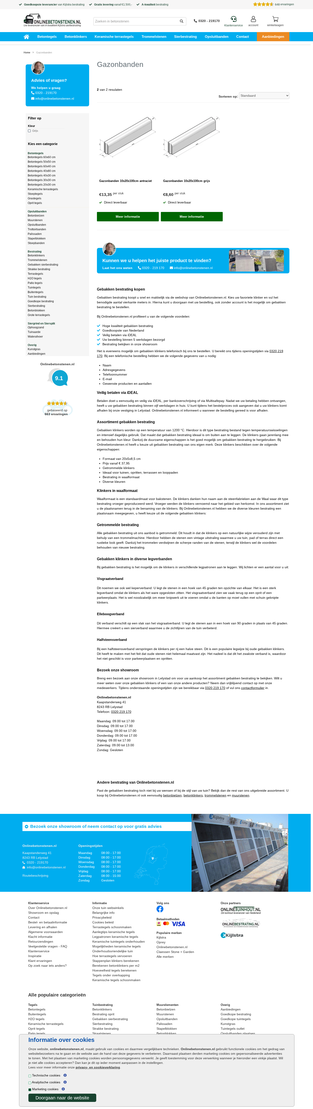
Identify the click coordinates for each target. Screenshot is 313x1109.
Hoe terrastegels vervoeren (112, 956)
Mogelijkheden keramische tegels (116, 946)
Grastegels (34, 198)
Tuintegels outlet (232, 1028)
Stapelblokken (37, 238)
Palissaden (35, 234)
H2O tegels (35, 278)
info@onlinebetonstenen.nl (54, 98)
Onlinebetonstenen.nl (171, 947)
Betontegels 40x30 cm (41, 175)
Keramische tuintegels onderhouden (118, 941)
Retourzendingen (40, 941)
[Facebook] (159, 908)
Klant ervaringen (40, 961)
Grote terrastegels (39, 315)
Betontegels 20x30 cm (41, 184)
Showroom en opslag (43, 912)
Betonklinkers (76, 36)
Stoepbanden (36, 243)
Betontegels (47, 36)
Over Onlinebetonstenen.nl (47, 908)
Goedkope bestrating (41, 301)
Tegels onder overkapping (111, 975)
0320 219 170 (215, 688)
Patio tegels (35, 283)
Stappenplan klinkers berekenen (115, 961)
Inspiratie (34, 956)
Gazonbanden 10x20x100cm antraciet (125, 181)
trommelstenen (215, 795)
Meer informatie (128, 216)
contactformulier (252, 688)
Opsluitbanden (216, 36)
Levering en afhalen (42, 927)
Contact (242, 36)
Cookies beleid (103, 922)
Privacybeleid (102, 917)
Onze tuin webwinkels (108, 908)
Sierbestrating (185, 36)
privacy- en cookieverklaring (98, 1067)
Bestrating (34, 251)
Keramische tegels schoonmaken (116, 980)
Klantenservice (38, 951)
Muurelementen (167, 1005)
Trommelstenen (154, 36)
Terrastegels (35, 273)
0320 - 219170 (209, 21)
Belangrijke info (103, 912)
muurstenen (240, 795)
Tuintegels (34, 287)
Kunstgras (34, 349)
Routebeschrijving (35, 875)
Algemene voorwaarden (45, 932)
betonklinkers (193, 795)
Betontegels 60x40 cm (41, 166)
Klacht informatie (40, 937)
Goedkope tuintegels (236, 1019)
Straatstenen (101, 1033)
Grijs (35, 130)
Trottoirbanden (37, 229)
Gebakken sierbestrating (43, 264)
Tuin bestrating (37, 296)
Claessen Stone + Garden (175, 952)
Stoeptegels (35, 193)
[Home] (52, 19)
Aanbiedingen (273, 36)
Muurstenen (35, 220)
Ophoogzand (36, 327)
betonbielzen (172, 795)
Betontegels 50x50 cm (41, 161)
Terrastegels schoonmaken (112, 927)
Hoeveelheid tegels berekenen (114, 970)
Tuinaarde (34, 332)
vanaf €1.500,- (113, 4)
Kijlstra (67, 4)
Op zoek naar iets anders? (47, 965)
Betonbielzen (36, 215)
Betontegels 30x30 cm (41, 180)
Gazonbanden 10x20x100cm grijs (186, 181)
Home (27, 52)
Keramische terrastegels (114, 36)
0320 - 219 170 (153, 268)
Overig (32, 345)
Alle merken (165, 956)
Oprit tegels (35, 203)
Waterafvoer (35, 336)
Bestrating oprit (103, 1014)
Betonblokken (36, 310)
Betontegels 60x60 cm (41, 157)
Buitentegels (35, 292)
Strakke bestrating (39, 269)
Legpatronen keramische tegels (115, 937)
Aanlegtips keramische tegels (113, 932)
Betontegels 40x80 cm (41, 171)
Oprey (160, 942)
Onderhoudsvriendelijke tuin (112, 951)
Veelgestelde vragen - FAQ (47, 946)
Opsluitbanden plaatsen (238, 1033)
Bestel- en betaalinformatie (47, 922)
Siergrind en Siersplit (41, 323)
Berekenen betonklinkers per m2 (116, 965)
